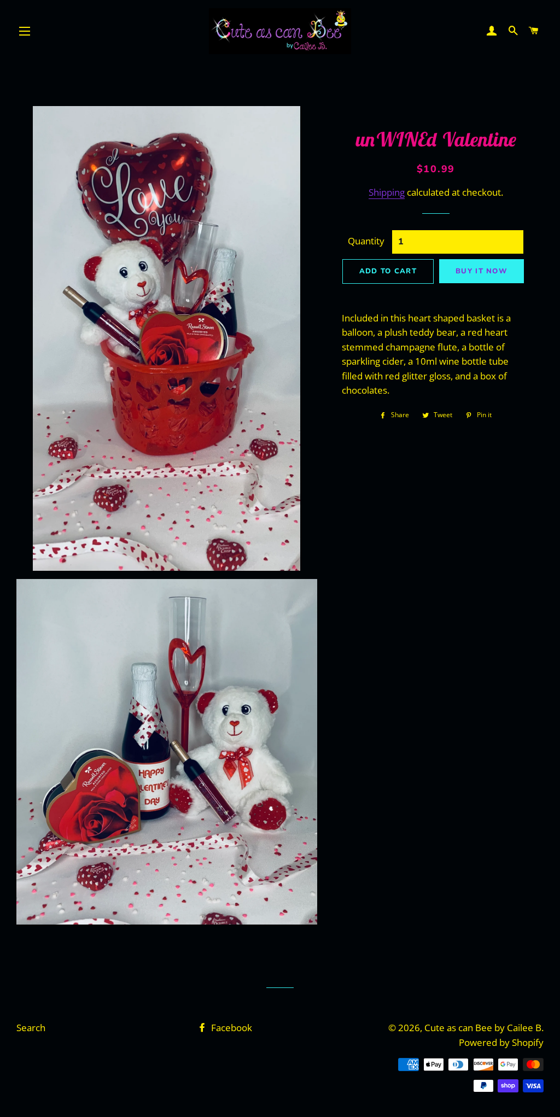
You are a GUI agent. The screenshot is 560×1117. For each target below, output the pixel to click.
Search (30, 1027)
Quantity (366, 241)
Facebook (230, 1027)
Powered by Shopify (501, 1042)
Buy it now (482, 271)
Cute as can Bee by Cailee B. (484, 1027)
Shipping (387, 192)
